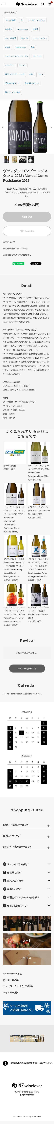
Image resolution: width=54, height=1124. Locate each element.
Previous (3, 127)
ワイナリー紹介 (11, 992)
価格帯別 (8, 29)
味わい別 (24, 38)
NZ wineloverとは (12, 973)
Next (51, 127)
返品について (9, 242)
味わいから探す (15, 880)
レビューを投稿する (27, 668)
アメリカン (37, 56)
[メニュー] (3, 4)
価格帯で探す (14, 872)
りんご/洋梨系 (10, 38)
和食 (32, 47)
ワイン (40, 74)
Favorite (29, 231)
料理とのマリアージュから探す (23, 897)
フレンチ (22, 65)
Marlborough (21, 47)
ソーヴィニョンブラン (36, 20)
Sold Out (27, 216)
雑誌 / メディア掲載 (12, 92)
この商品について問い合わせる (17, 255)
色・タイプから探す (17, 864)
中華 (31, 74)
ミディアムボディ (40, 38)
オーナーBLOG (11, 980)
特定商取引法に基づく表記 (15, 248)
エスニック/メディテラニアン (16, 56)
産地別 (7, 47)
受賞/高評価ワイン (12, 83)
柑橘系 (35, 29)
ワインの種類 (10, 20)
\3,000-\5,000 (22, 29)
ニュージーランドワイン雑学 (18, 986)
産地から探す (14, 889)
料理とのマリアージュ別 (14, 74)
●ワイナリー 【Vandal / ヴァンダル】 (20, 330)
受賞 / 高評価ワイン (17, 905)
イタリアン (9, 65)
